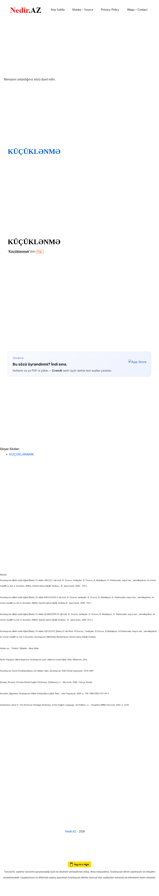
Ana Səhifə (58, 9)
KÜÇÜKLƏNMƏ (34, 151)
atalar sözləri (6, 853)
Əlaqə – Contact (137, 9)
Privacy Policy (110, 9)
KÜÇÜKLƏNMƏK (21, 454)
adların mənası (6, 859)
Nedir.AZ (71, 831)
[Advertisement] (79, 48)
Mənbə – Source (82, 9)
